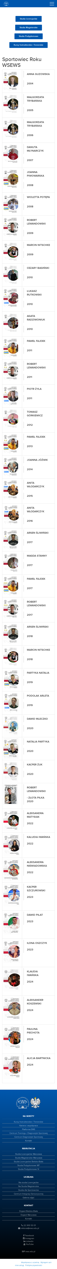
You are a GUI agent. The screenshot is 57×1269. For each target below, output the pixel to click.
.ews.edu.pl (28, 1251)
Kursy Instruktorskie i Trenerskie (28, 45)
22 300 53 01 (29, 1225)
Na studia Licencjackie (29, 1182)
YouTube (29, 1244)
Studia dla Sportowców (28, 1190)
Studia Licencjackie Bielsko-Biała (28, 1162)
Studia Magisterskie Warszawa (28, 1158)
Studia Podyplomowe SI (28, 1169)
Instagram (29, 1238)
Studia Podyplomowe (28, 36)
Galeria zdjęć (28, 1198)
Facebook (29, 1235)
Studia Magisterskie (29, 27)
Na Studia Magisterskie (28, 1186)
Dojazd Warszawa (28, 1215)
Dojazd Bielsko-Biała (28, 1211)
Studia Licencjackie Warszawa (28, 1154)
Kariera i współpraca (28, 1126)
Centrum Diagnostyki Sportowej (28, 1137)
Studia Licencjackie (28, 19)
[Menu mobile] (52, 4)
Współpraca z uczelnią (30, 1262)
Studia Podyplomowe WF (28, 1165)
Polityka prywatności (33, 1265)
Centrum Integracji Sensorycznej (28, 1194)
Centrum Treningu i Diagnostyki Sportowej (29, 1133)
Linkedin (29, 1241)
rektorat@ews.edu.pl (29, 1228)
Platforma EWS (28, 1129)
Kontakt (28, 1141)
